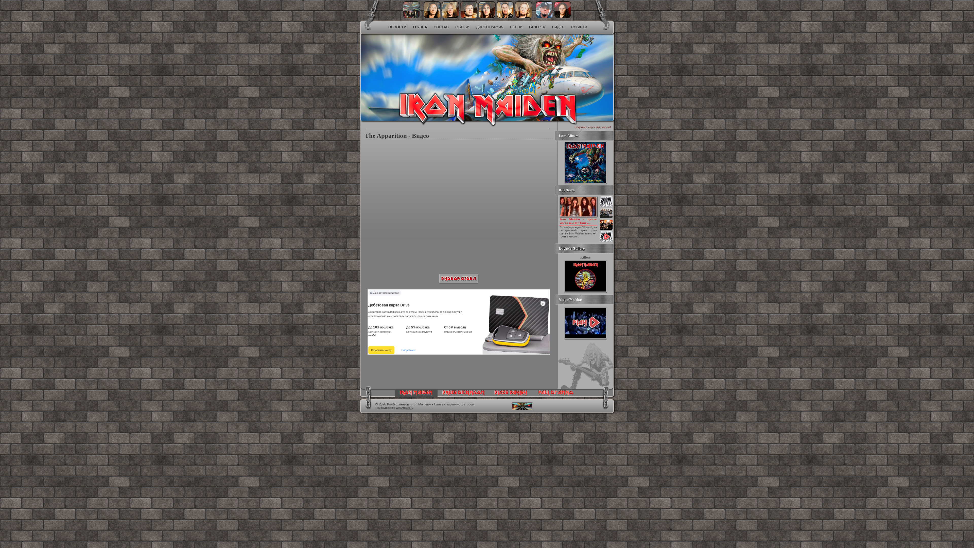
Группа (420, 27)
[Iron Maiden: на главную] (416, 395)
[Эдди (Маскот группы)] (411, 17)
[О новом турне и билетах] (606, 206)
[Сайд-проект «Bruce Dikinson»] (463, 395)
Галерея (537, 27)
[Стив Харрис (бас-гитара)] (487, 17)
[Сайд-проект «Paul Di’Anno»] (556, 395)
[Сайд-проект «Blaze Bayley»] (511, 395)
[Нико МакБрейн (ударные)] (505, 17)
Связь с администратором (454, 404)
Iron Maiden (420, 404)
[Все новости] (606, 241)
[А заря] (585, 323)
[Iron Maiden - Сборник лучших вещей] (606, 218)
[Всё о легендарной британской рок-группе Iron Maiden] (450, 67)
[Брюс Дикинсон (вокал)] (468, 17)
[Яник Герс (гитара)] (450, 17)
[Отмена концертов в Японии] (606, 229)
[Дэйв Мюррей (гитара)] (432, 17)
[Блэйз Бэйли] (562, 17)
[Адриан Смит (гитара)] (523, 17)
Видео (558, 27)
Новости (397, 27)
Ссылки (579, 27)
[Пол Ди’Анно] (544, 17)
